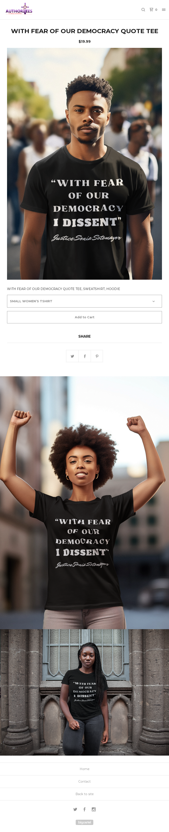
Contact (84, 781)
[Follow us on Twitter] (75, 810)
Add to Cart (84, 317)
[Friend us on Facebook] (84, 810)
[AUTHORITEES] (26, 9)
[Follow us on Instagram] (93, 810)
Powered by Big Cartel (84, 822)
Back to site (84, 794)
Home (85, 769)
